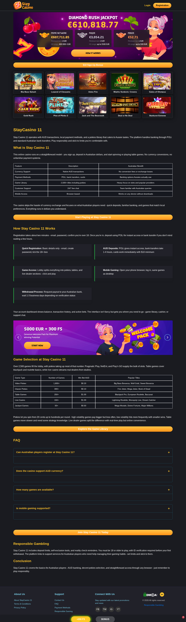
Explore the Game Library (93, 429)
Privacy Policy (20, 608)
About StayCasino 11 (23, 600)
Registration (162, 5)
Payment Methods (62, 608)
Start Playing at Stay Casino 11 (93, 217)
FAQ (56, 604)
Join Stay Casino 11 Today (93, 532)
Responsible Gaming (64, 611)
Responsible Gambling (154, 605)
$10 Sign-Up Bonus (93, 65)
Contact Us (59, 600)
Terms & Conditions (22, 604)
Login (147, 5)
